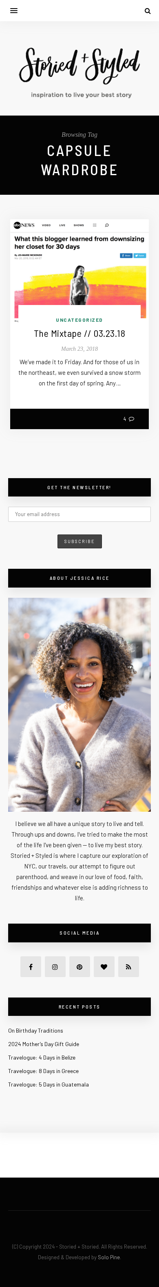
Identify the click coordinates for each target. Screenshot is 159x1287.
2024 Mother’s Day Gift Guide (43, 1043)
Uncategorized (79, 320)
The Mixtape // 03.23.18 (80, 333)
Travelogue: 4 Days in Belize (41, 1057)
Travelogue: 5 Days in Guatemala (48, 1084)
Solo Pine (109, 1257)
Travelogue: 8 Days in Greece (43, 1070)
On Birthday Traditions (35, 1030)
